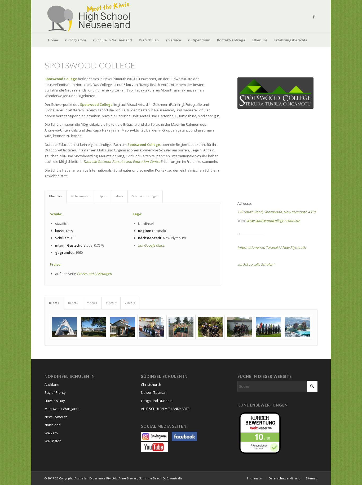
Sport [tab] (103, 196)
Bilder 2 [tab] (73, 303)
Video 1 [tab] (92, 303)
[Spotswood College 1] (64, 327)
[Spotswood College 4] (151, 327)
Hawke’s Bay (55, 400)
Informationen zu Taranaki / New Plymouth (271, 247)
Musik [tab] (119, 196)
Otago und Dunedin (157, 400)
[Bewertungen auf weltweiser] (261, 432)
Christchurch (151, 384)
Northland (53, 424)
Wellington (53, 441)
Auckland (52, 384)
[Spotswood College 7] (239, 327)
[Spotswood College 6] (210, 327)
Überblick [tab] (55, 196)
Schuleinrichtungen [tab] (145, 196)
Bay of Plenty (55, 392)
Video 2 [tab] (111, 303)
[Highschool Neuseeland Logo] (90, 16)
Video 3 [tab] (130, 303)
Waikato (51, 433)
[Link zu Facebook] (313, 17)
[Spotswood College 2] (93, 327)
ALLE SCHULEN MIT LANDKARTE (165, 408)
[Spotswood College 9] (297, 327)
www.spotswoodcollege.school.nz (272, 220)
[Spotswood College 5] (181, 327)
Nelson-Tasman (153, 392)
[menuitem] (53, 40)
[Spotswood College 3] (122, 327)
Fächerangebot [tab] (81, 196)
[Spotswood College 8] (268, 327)
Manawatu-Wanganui (62, 408)
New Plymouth (56, 416)
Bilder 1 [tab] (54, 303)
